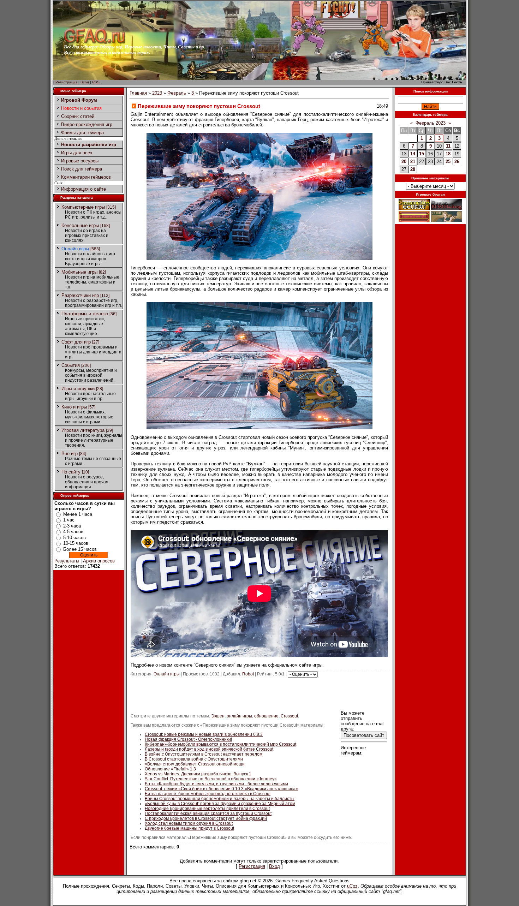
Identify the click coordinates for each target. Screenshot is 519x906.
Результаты (66, 561)
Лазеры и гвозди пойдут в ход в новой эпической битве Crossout (209, 749)
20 (403, 161)
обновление (266, 716)
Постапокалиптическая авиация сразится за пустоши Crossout (208, 813)
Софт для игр (76, 342)
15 (421, 153)
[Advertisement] (259, 693)
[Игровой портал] (94, 42)
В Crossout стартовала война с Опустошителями (194, 759)
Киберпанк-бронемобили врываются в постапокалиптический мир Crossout (220, 744)
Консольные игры (80, 225)
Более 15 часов (80, 549)
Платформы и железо (84, 313)
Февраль (176, 93)
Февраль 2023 (431, 123)
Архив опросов (99, 561)
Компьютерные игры (83, 207)
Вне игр (69, 453)
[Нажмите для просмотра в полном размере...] (259, 258)
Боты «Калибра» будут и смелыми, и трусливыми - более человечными (216, 783)
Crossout (289, 716)
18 (448, 153)
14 (412, 153)
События (70, 365)
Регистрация (66, 82)
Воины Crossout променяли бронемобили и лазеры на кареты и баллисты (219, 798)
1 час (68, 520)
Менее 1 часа (77, 514)
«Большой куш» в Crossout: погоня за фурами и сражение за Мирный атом (220, 803)
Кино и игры (74, 407)
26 (456, 161)
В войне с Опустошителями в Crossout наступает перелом (203, 754)
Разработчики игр (80, 295)
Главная (138, 93)
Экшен (218, 716)
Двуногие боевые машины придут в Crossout (189, 828)
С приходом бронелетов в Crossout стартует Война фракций (206, 818)
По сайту (70, 472)
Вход (84, 82)
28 (412, 169)
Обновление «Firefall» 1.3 (170, 769)
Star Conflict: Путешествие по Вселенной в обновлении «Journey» (211, 778)
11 (448, 146)
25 (448, 161)
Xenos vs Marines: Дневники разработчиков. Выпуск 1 (198, 773)
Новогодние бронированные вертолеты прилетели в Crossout (207, 808)
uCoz (352, 886)
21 (412, 161)
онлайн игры (239, 716)
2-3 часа (72, 526)
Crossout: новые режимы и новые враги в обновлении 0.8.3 (204, 734)
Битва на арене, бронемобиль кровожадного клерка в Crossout (207, 793)
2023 (157, 93)
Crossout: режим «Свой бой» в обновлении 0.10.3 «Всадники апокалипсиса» (221, 788)
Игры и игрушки (78, 388)
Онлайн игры (75, 248)
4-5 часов (73, 531)
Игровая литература (83, 430)
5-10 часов (74, 537)
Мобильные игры (79, 272)
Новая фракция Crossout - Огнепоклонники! (188, 739)
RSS (96, 82)
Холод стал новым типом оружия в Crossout (189, 823)
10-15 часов (75, 543)
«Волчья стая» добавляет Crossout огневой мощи (195, 764)
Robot (248, 674)
